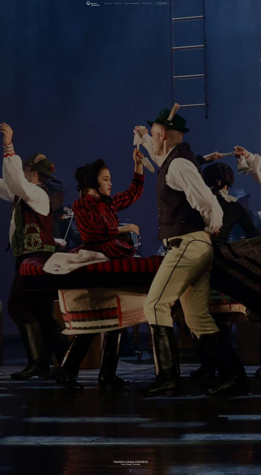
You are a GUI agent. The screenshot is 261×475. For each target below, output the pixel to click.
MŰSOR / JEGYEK (162, 3)
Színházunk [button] (107, 3)
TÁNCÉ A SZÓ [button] (146, 3)
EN (174, 3)
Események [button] (118, 3)
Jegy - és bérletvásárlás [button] (132, 3)
